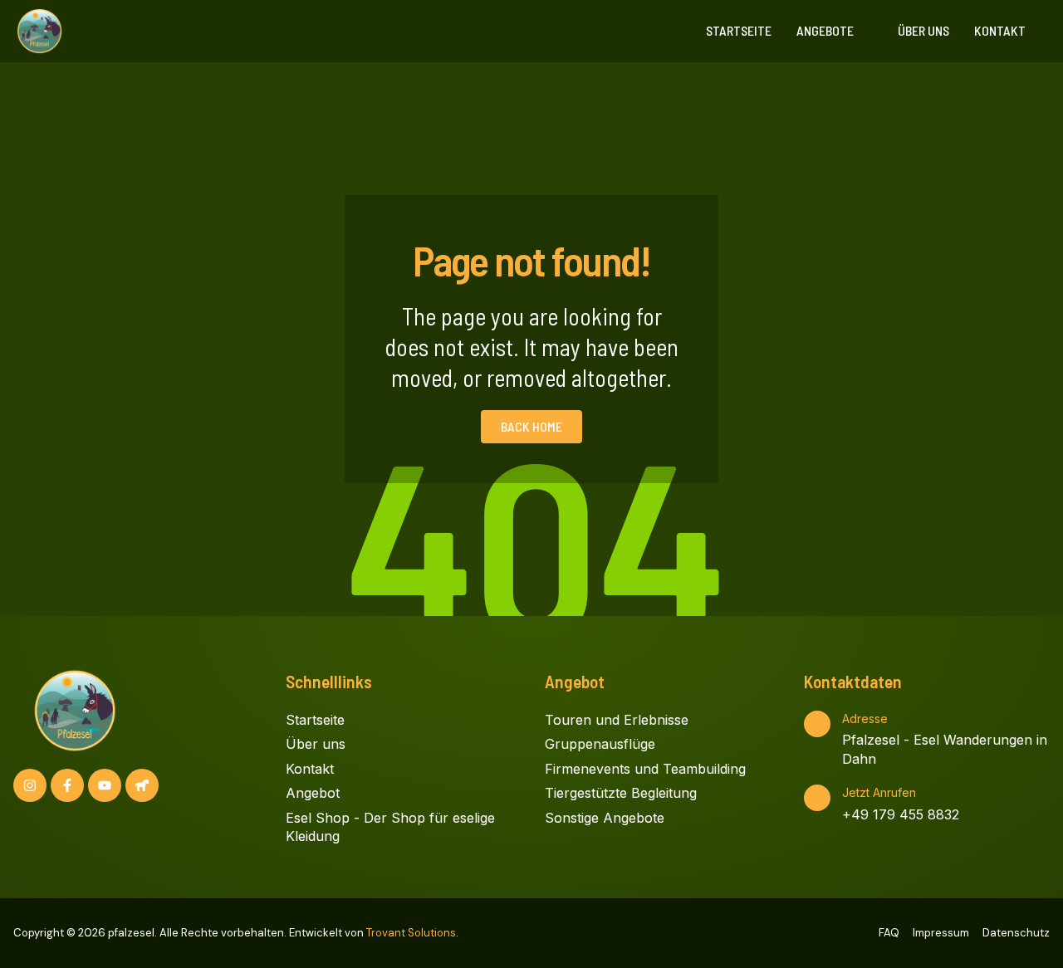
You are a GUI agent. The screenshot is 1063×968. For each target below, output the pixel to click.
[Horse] (142, 785)
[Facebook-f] (67, 785)
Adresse (865, 718)
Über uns (923, 30)
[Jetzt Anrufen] (817, 798)
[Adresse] (817, 724)
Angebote (825, 30)
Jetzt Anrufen (879, 792)
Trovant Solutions (411, 933)
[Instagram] (30, 785)
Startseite (739, 30)
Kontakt (1000, 30)
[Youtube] (104, 785)
